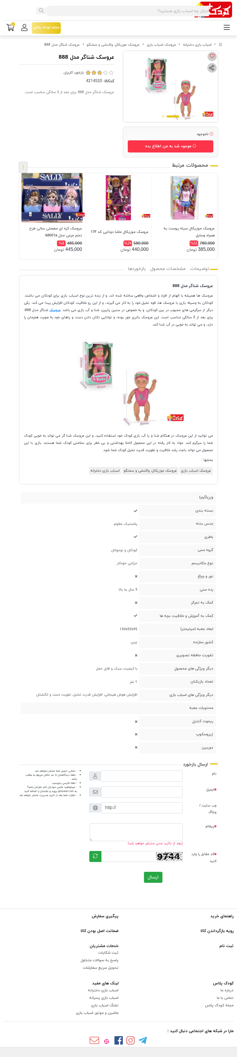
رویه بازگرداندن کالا (217, 931)
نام (214, 773)
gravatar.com (66, 791)
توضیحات (199, 269)
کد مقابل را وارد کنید (203, 857)
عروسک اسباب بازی (161, 45)
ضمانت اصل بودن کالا (99, 931)
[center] (41, 11)
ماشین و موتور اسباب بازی (97, 1013)
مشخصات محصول (168, 269)
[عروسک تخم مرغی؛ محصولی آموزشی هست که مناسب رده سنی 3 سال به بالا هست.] (52, 198)
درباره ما (227, 990)
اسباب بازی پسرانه (103, 998)
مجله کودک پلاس (219, 1005)
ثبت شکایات (108, 952)
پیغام (209, 826)
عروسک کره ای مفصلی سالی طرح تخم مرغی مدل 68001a (55, 232)
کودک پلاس (223, 983)
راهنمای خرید (222, 916)
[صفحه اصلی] (221, 45)
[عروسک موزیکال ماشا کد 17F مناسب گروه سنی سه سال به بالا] (118, 198)
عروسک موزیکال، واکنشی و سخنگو (113, 45)
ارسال (153, 877)
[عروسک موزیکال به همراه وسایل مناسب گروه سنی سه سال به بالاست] (185, 198)
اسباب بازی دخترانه (197, 45)
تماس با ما (225, 998)
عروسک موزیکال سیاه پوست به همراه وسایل (189, 232)
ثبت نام (226, 946)
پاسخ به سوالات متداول (99, 960)
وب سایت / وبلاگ (207, 809)
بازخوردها (137, 269)
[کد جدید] (95, 856)
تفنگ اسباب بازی (104, 1005)
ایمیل (210, 789)
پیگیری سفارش (105, 916)
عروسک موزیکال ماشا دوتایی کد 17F (119, 232)
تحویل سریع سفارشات (100, 967)
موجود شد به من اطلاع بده (168, 146)
